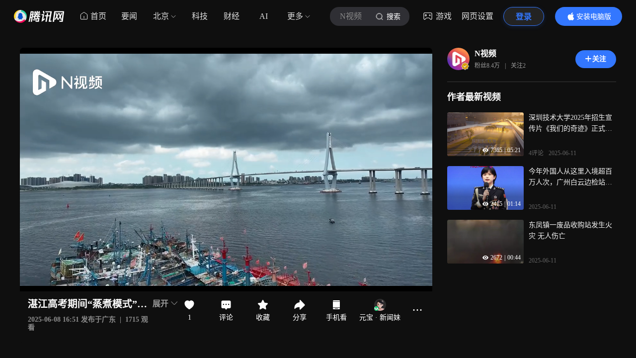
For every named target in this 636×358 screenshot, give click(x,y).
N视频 (485, 53)
